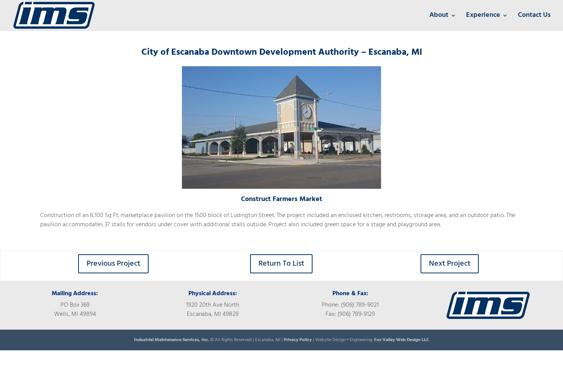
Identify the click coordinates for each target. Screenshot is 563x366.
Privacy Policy (298, 340)
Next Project (449, 264)
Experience (483, 17)
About (438, 17)
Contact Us (534, 17)
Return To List (281, 264)
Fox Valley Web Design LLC (401, 340)
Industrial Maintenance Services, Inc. (172, 340)
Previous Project (113, 264)
